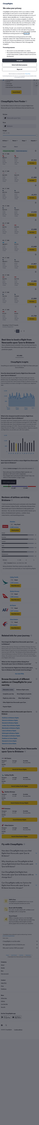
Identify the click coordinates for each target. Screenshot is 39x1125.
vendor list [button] (26, 33)
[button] (19, 60)
